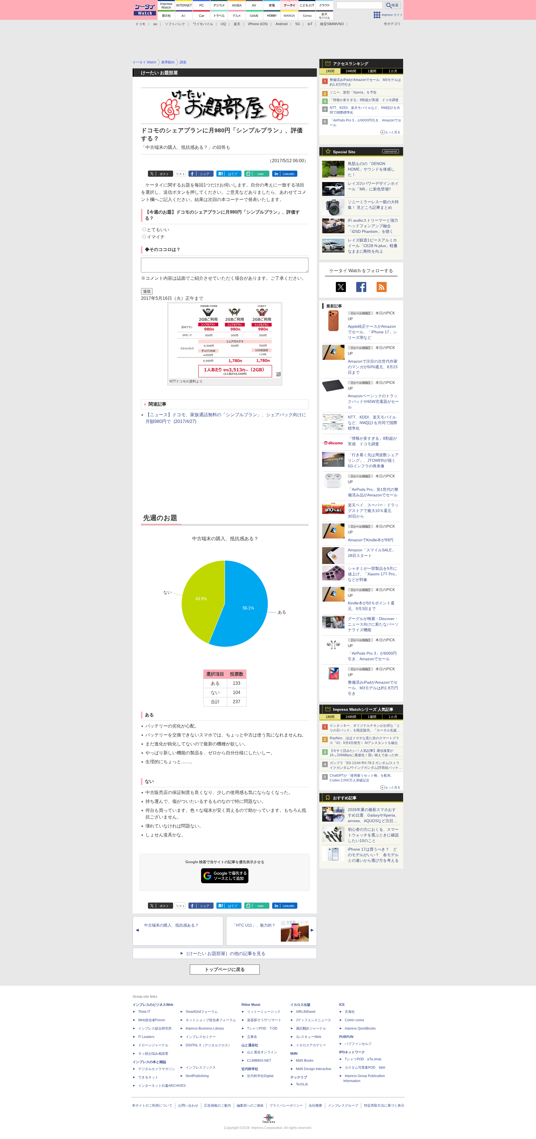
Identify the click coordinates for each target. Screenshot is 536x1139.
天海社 (350, 1012)
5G (297, 24)
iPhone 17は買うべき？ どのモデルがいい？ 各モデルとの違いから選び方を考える (373, 855)
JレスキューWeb (308, 1037)
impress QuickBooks (360, 1028)
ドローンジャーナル (153, 1045)
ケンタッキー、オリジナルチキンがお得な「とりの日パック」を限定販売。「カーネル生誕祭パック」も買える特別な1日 (365, 730)
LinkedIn (288, 174)
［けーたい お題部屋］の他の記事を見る (224, 953)
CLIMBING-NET (259, 1061)
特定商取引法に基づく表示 (384, 1105)
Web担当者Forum (151, 1020)
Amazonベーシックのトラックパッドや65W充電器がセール (373, 401)
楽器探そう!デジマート (264, 1020)
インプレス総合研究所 (155, 1028)
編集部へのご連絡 (250, 1105)
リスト (180, 174)
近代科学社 (249, 1069)
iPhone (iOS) (258, 24)
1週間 (372, 71)
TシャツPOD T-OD (262, 1028)
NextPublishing (197, 1076)
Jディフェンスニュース (313, 1020)
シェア (204, 174)
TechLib (302, 1084)
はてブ (232, 174)
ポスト (164, 174)
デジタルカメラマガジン (156, 1069)
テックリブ (298, 1077)
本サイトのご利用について (152, 1105)
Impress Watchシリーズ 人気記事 (363, 709)
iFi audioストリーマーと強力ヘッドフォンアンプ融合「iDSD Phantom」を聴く (373, 226)
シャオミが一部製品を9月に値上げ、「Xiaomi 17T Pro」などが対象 (373, 574)
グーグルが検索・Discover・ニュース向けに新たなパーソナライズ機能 (373, 624)
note (261, 174)
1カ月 (393, 71)
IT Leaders (146, 1037)
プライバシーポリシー (286, 1105)
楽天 (237, 24)
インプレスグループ (343, 1105)
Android (282, 24)
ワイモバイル (203, 24)
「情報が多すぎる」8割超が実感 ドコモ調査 (364, 100)
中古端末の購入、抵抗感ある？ (171, 925)
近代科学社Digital (260, 1076)
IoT (310, 24)
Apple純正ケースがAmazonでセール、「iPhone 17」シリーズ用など (372, 332)
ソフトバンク (175, 24)
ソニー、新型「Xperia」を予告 (353, 92)
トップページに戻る (225, 969)
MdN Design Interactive (313, 1069)
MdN (294, 1054)
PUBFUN (346, 1037)
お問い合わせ (188, 1105)
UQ (223, 24)
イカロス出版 (300, 1005)
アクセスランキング (350, 63)
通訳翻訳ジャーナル (311, 1028)
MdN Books (305, 1061)
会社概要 (315, 1105)
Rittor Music (251, 1005)
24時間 (351, 71)
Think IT (144, 1012)
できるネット (148, 1077)
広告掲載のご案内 (217, 1105)
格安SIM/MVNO (332, 24)
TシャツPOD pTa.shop (363, 1059)
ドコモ (140, 24)
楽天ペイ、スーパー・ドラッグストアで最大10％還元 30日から (373, 510)
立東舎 (252, 1037)
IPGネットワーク (352, 1052)
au (155, 24)
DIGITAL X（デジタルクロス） (208, 1045)
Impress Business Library (205, 1028)
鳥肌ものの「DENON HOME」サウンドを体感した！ (371, 169)
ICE (342, 1005)
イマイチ (156, 236)
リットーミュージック (264, 1012)
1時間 (330, 71)
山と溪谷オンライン (262, 1052)
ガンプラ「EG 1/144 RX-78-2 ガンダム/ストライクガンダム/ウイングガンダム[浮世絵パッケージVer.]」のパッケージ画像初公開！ (366, 767)
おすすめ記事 (344, 798)
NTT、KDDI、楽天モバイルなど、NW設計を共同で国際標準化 (372, 422)
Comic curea (354, 1020)
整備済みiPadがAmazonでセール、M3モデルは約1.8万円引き (373, 688)
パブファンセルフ (358, 1044)
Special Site (344, 152)
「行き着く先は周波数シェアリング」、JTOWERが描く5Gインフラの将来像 (373, 460)
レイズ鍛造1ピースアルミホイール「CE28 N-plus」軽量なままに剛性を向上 (373, 245)
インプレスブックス (201, 1067)
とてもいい (158, 229)
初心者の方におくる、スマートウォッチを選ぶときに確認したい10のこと (373, 835)
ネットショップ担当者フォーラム (211, 1020)
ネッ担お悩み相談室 (153, 1054)
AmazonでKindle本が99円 (370, 540)
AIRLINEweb (305, 1012)
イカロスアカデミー (311, 1045)
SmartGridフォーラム (202, 1012)
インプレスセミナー (201, 1037)
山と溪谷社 (249, 1045)
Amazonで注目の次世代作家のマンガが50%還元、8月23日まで (373, 367)
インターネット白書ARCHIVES (162, 1086)
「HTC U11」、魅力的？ (254, 925)
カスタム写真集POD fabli (365, 1067)
